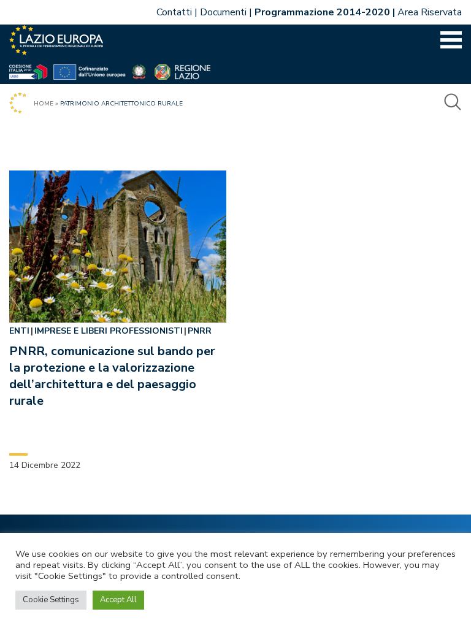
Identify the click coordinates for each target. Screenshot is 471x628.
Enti (19, 331)
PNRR (200, 331)
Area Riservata (429, 12)
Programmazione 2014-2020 (322, 12)
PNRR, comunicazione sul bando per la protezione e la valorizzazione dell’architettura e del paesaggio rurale (112, 376)
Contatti (174, 12)
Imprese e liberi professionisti (108, 331)
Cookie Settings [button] (51, 599)
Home (43, 103)
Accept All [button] (118, 599)
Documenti (223, 12)
